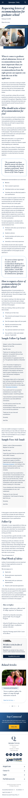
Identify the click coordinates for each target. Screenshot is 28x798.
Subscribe (14, 727)
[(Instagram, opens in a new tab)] (17, 754)
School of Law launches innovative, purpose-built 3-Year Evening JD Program (12, 616)
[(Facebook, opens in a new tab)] (7, 754)
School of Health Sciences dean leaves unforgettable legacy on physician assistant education (13, 625)
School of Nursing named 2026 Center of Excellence (14, 632)
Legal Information (7, 792)
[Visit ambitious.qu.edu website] (14, 760)
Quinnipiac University (11, 387)
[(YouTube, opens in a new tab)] (20, 754)
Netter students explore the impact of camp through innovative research (12, 693)
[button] (18, 706)
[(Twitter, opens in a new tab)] (10, 754)
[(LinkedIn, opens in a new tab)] (14, 754)
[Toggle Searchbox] (25, 2)
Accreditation (20, 789)
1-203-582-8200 (14, 750)
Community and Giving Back (10, 688)
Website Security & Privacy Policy (10, 794)
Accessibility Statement (8, 789)
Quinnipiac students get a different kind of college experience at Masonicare (14, 609)
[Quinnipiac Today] (14, 2)
